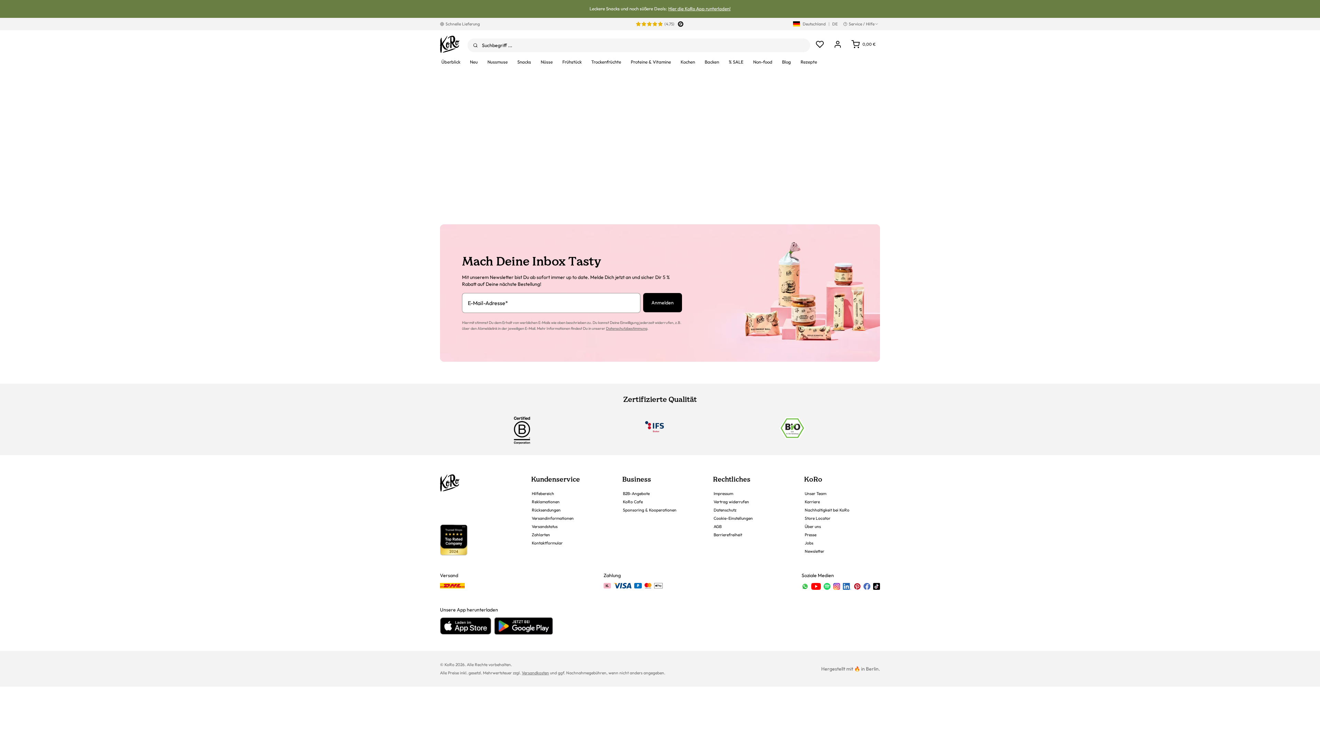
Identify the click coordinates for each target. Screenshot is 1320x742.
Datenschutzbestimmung (626, 328)
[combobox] (639, 45)
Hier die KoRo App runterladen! (699, 8)
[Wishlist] (820, 44)
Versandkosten (535, 672)
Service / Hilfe (861, 23)
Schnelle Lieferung (463, 23)
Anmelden (662, 303)
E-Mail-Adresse (488, 303)
